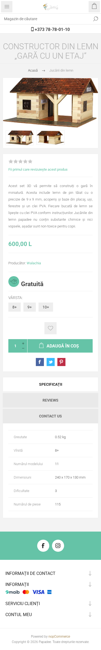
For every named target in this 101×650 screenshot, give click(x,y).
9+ (29, 307)
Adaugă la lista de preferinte (50, 328)
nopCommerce (59, 636)
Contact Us (50, 416)
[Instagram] (58, 546)
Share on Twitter (51, 362)
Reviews (50, 400)
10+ (46, 307)
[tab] (50, 384)
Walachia (34, 263)
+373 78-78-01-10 (52, 29)
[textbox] (45, 18)
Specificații (50, 384)
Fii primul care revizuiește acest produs (38, 169)
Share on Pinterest (61, 362)
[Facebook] (43, 546)
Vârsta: (15, 298)
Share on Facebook (40, 362)
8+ (14, 307)
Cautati (95, 18)
